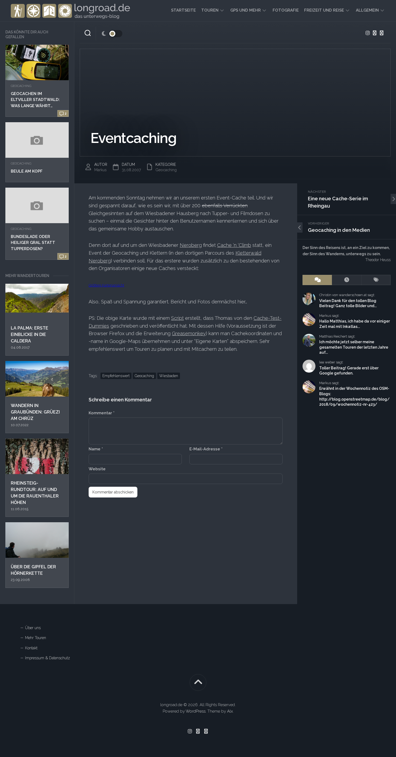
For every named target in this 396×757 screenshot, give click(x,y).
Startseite (183, 10)
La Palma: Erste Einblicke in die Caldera (29, 334)
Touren (209, 10)
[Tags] (376, 280)
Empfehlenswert (116, 376)
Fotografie (286, 10)
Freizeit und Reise (324, 10)
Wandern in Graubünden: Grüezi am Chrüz (35, 412)
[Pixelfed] (381, 32)
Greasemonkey (189, 333)
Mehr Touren (35, 638)
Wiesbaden (168, 376)
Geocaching (21, 86)
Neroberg (191, 245)
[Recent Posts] (346, 280)
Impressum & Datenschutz (47, 658)
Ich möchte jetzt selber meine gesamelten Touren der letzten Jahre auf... (353, 347)
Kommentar (101, 413)
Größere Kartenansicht (106, 285)
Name (96, 449)
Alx (230, 711)
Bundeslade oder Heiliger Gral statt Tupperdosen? (33, 242)
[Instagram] (367, 32)
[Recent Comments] (317, 280)
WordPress (196, 711)
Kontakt (31, 648)
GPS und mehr (245, 10)
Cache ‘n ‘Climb (234, 245)
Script (177, 318)
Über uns (33, 628)
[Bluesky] (374, 32)
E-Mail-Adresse (206, 449)
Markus (100, 170)
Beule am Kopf (27, 171)
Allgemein (367, 10)
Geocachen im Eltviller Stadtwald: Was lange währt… (35, 99)
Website (97, 469)
